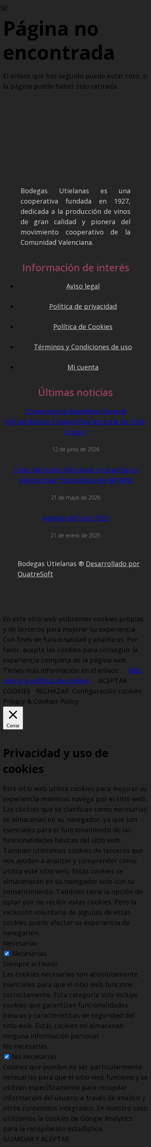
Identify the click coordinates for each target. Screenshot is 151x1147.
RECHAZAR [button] (52, 691)
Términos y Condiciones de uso (83, 346)
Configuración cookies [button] (107, 691)
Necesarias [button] (20, 943)
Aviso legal (83, 286)
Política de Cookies (83, 326)
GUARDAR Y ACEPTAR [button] (36, 1138)
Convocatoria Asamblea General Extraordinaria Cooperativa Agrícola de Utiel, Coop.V (76, 421)
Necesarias (29, 953)
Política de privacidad (83, 306)
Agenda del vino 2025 (76, 517)
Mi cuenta (83, 367)
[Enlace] (36, 601)
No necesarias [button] (25, 1046)
